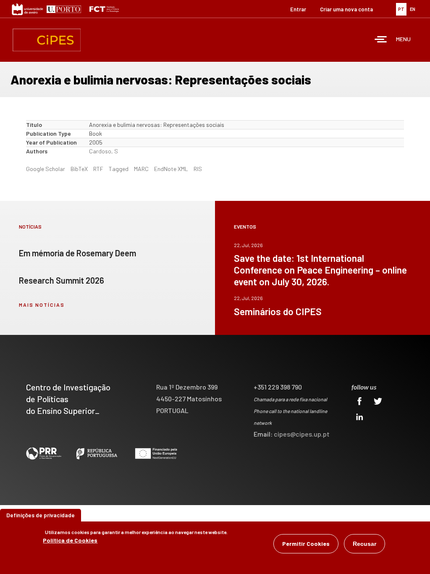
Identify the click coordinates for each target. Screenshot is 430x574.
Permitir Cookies (306, 543)
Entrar (298, 9)
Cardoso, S (103, 151)
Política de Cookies (70, 540)
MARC (141, 168)
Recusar (364, 543)
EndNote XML (171, 168)
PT (401, 9)
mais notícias (42, 305)
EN (412, 9)
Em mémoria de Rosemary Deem (77, 253)
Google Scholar (45, 168)
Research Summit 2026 (61, 280)
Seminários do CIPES (278, 311)
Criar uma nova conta (346, 9)
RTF (98, 168)
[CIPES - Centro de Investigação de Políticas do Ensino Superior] (47, 40)
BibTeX (79, 168)
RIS (198, 168)
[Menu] (381, 40)
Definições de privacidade (40, 515)
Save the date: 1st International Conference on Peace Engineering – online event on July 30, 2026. (320, 269)
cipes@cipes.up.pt (302, 434)
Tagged (118, 168)
